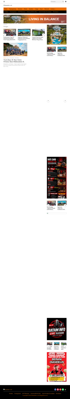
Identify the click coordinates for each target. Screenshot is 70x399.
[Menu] (4, 1)
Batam (5, 9)
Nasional (47, 9)
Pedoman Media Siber (32, 12)
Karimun (20, 9)
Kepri (41, 9)
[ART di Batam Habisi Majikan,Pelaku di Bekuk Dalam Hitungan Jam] (43, 32)
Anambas (31, 9)
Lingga (36, 9)
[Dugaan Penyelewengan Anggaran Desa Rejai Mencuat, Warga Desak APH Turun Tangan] (29, 32)
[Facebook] (55, 389)
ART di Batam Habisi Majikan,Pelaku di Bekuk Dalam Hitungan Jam (42, 38)
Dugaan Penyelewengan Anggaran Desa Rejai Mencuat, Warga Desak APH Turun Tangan (28, 38)
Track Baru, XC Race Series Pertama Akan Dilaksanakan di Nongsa (13, 61)
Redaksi (6, 12)
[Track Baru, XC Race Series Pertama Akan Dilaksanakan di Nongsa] (15, 49)
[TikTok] (65, 389)
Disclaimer (55, 12)
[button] (63, 1)
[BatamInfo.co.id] (7, 5)
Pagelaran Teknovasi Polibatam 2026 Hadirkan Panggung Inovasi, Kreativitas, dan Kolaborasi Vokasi (14, 38)
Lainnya (52, 9)
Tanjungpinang (12, 9)
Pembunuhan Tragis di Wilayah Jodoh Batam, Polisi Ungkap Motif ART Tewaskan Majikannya (51, 54)
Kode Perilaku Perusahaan (45, 12)
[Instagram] (58, 389)
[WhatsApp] (63, 389)
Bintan (25, 9)
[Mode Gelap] (66, 1)
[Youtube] (60, 389)
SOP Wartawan (21, 12)
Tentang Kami (13, 12)
